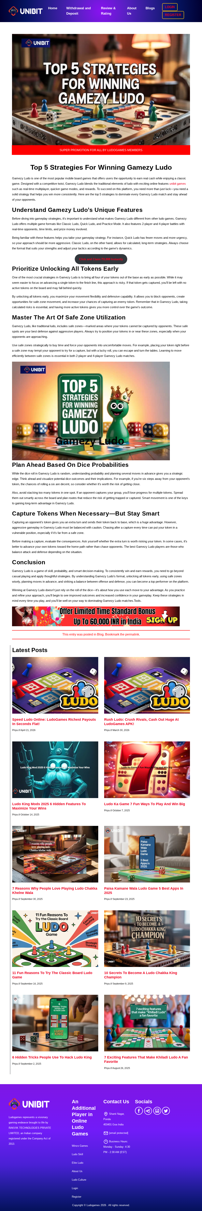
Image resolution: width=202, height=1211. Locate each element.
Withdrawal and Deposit (78, 10)
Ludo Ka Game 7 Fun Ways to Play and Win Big (144, 804)
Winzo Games (80, 1145)
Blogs (150, 8)
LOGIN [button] (170, 7)
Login (75, 1188)
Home (52, 8)
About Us (132, 10)
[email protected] (118, 1132)
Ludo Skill (77, 1154)
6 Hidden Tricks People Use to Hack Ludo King (52, 1057)
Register (76, 1196)
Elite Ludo (77, 1162)
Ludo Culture (79, 1179)
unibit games (177, 183)
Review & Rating (108, 10)
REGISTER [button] (173, 15)
